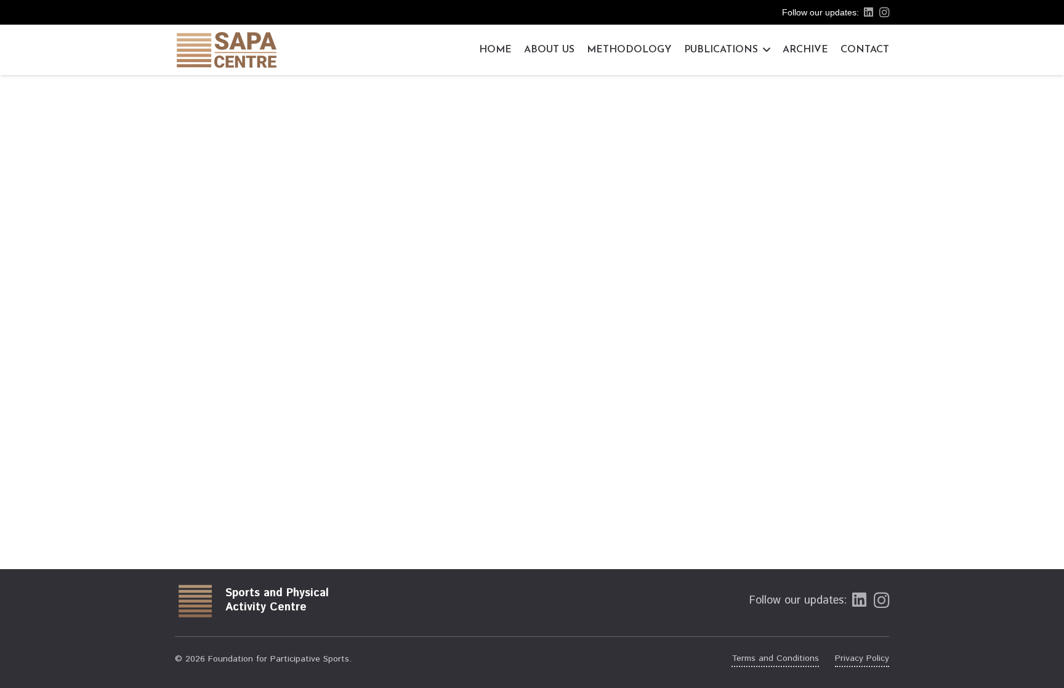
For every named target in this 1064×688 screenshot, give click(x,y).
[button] (764, 49)
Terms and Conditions (775, 658)
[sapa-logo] (226, 49)
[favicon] (195, 600)
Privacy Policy (862, 658)
